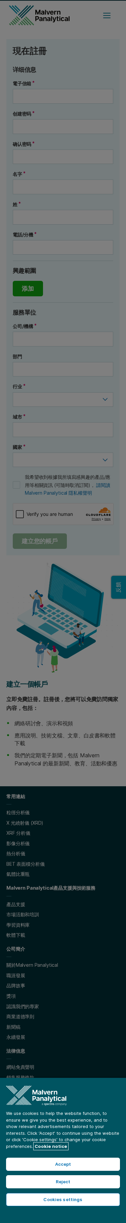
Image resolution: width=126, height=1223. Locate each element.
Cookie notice (51, 1146)
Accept (63, 1164)
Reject (63, 1181)
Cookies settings (62, 1199)
